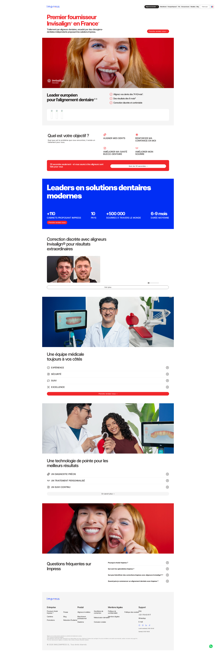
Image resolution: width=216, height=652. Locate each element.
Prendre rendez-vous (157, 31)
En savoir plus (107, 494)
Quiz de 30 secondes (137, 166)
